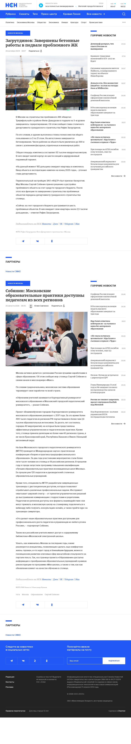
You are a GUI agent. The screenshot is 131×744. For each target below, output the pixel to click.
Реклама (9, 687)
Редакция (10, 677)
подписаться (113, 661)
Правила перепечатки (15, 711)
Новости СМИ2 (13, 271)
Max (77, 224)
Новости (46, 224)
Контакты (10, 682)
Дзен (55, 224)
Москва (25, 594)
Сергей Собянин (52, 594)
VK (61, 224)
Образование (37, 594)
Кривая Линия (71, 14)
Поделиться (34, 51)
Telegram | (69, 224)
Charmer (121, 711)
